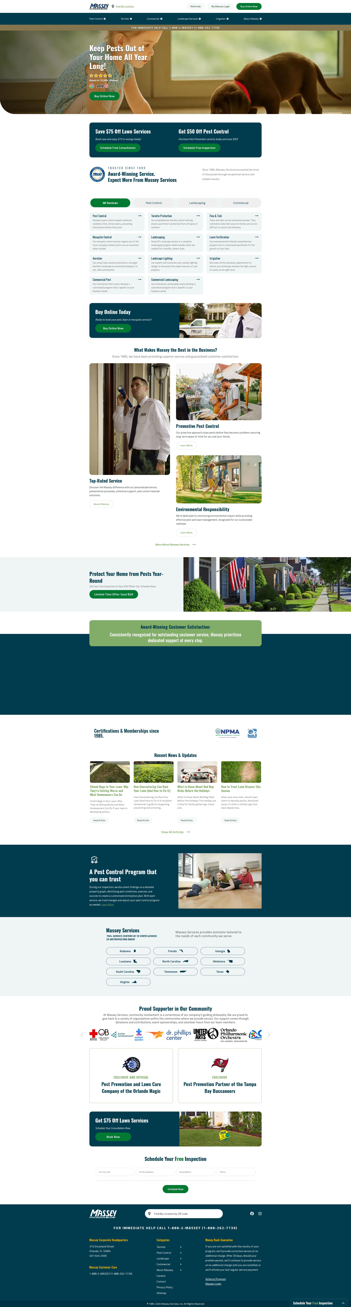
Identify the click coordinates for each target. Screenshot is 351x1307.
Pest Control (96, 19)
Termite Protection (175, 221)
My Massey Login (220, 6)
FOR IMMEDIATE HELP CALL (175, 28)
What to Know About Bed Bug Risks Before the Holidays (197, 772)
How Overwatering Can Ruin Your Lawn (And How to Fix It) (154, 772)
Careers (161, 1276)
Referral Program (215, 1279)
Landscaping (197, 203)
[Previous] (82, 1035)
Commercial (153, 19)
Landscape (163, 1258)
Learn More (107, 905)
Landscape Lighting (175, 264)
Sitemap (161, 1293)
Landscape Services (188, 19)
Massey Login (213, 1284)
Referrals (195, 6)
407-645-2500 (98, 1256)
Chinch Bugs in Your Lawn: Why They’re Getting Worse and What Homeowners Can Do (110, 772)
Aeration (117, 264)
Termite (125, 19)
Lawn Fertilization (234, 243)
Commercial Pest (117, 285)
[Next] (268, 1035)
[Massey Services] (99, 6)
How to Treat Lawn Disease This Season (241, 772)
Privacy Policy (165, 1287)
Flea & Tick (234, 221)
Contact (161, 1281)
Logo (228, 733)
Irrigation (221, 19)
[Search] (149, 1213)
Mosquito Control (117, 243)
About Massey (251, 19)
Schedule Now (175, 1189)
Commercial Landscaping (175, 285)
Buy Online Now (248, 6)
